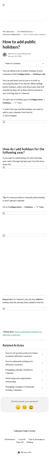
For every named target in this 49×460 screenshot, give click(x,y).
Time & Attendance (36, 439)
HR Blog (30, 442)
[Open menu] (44, 4)
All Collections (8, 31)
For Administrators (25, 31)
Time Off (19, 442)
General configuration (12, 34)
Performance (10, 439)
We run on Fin (26, 452)
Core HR (21, 439)
